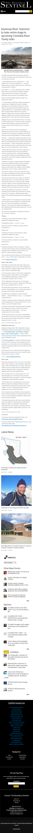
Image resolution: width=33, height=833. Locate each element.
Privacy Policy (13, 823)
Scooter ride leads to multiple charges (17, 578)
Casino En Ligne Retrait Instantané (16, 722)
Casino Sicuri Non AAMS (16, 712)
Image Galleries (22, 757)
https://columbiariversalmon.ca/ (13, 356)
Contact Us (16, 825)
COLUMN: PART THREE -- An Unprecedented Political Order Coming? (17, 635)
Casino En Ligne (16, 731)
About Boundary (9, 757)
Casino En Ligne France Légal (16, 716)
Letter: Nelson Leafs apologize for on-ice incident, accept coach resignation (18, 643)
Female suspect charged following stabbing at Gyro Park (18, 584)
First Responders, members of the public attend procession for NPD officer (18, 657)
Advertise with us (29, 823)
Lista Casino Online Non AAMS (16, 724)
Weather (9, 759)
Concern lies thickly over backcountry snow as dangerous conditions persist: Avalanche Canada (16, 675)
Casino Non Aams (16, 740)
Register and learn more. (11, 259)
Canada (7, 333)
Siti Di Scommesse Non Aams (16, 707)
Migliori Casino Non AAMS (16, 714)
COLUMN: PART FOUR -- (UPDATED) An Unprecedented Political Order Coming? (17, 618)
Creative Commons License (5, 823)
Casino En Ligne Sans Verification (16, 744)
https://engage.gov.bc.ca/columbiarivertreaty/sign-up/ (14, 425)
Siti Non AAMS (16, 727)
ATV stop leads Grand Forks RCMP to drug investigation (16, 596)
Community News (22, 755)
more (28, 600)
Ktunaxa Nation (19, 331)
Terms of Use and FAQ (21, 823)
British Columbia (14, 333)
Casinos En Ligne (16, 729)
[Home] (16, 4)
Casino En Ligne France (17, 718)
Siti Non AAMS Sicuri (16, 720)
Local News (22, 759)
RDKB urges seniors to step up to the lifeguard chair (18, 572)
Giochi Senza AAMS (16, 709)
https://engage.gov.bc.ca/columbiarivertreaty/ (12, 419)
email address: (16, 781)
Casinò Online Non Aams (16, 711)
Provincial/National (14, 652)
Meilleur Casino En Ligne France (16, 735)
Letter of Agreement (9, 340)
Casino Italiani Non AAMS (16, 742)
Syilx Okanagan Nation (10, 331)
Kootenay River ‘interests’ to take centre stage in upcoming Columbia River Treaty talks (17, 665)
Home (9, 755)
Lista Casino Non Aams (16, 736)
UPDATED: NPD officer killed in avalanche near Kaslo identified (18, 590)
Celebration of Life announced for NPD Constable (15, 508)
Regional (6, 652)
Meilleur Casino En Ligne (16, 733)
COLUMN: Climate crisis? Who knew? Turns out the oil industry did (18, 610)
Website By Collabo (16, 829)
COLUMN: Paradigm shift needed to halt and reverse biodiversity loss (18, 626)
